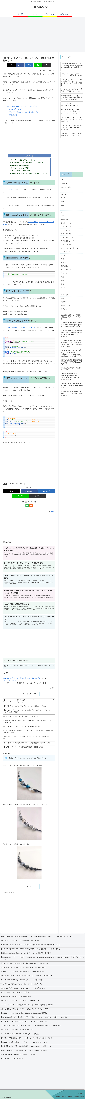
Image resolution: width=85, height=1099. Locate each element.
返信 (53, 688)
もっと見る (29, 886)
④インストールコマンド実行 (20, 168)
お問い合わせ (79, 1094)
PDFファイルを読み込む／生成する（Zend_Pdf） (23, 112)
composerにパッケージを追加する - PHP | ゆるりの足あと (22, 678)
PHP (6, 483)
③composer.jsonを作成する (20, 165)
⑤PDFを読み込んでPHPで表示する (22, 170)
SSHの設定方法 (12, 115)
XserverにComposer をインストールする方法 (22, 106)
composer (12, 483)
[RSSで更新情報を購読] (31, 505)
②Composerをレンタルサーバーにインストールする (27, 162)
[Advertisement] (42, 35)
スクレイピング (20, 483)
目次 (26, 156)
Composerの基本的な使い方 (16, 109)
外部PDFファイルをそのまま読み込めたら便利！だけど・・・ (30, 173)
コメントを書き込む (29, 694)
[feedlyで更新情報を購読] (27, 505)
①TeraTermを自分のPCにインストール (23, 160)
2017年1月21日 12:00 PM (9, 680)
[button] (46, 65)
